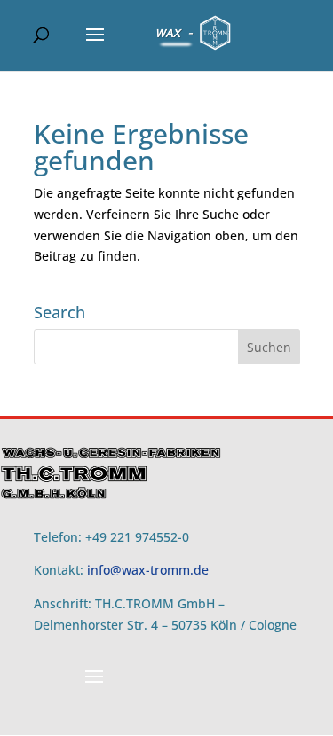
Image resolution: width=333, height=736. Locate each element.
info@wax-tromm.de (148, 569)
